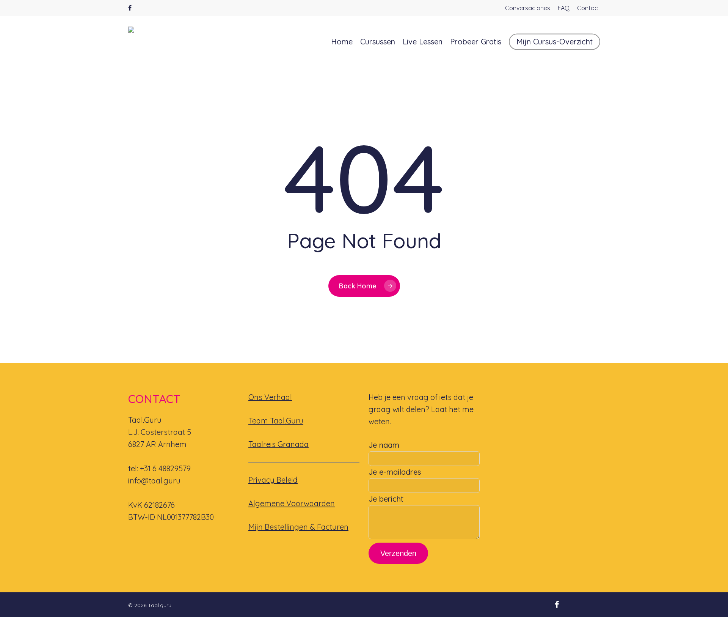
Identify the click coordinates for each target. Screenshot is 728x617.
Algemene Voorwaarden (291, 503)
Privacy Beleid (273, 480)
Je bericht (386, 499)
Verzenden (398, 553)
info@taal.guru (154, 480)
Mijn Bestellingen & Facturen (298, 527)
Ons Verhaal (270, 397)
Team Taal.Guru (275, 420)
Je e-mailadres (395, 472)
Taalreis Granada (278, 444)
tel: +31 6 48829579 (159, 468)
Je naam (384, 445)
